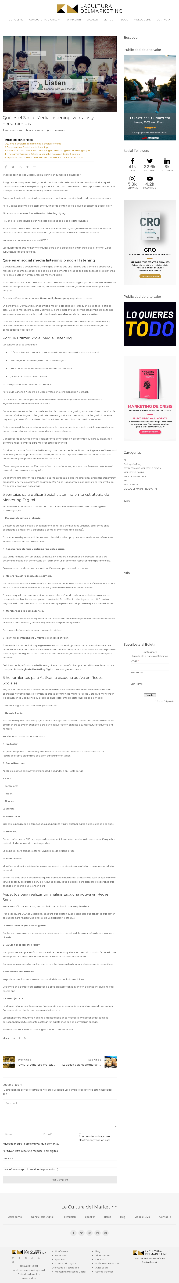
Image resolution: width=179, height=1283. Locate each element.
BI (125, 460)
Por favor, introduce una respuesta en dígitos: (30, 1151)
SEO (126, 480)
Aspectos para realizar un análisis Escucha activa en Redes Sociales (45, 157)
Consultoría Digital (42, 1217)
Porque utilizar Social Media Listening (27, 147)
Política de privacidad (43, 1169)
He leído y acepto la (31, 1169)
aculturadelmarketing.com (28, 1270)
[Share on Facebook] (6, 167)
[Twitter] (12, 1257)
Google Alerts (13, 713)
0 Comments (57, 130)
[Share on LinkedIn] (20, 167)
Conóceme (15, 1217)
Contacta (165, 1217)
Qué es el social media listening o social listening (33, 143)
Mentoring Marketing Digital (70, 1271)
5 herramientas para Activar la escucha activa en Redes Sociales (43, 154)
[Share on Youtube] (27, 167)
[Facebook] (19, 1257)
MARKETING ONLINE (134, 472)
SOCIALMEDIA (36, 130)
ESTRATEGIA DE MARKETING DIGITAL (143, 468)
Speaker (90, 1217)
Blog (122, 1217)
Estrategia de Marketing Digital (34, 669)
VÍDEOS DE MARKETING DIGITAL (140, 488)
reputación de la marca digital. (78, 314)
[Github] (12, 1262)
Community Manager (53, 298)
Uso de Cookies (104, 1271)
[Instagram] (32, 1257)
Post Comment (59, 1179)
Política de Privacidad (107, 1263)
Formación (69, 1217)
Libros (107, 1217)
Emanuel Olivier (14, 130)
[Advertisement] (150, 537)
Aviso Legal (101, 1267)
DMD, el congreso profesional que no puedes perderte (54, 1064)
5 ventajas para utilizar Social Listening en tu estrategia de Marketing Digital (48, 150)
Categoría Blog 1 (133, 464)
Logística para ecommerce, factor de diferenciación (96, 1064)
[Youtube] (38, 1257)
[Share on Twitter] (13, 167)
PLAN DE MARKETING (135, 476)
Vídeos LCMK (142, 1217)
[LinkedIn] (25, 1257)
